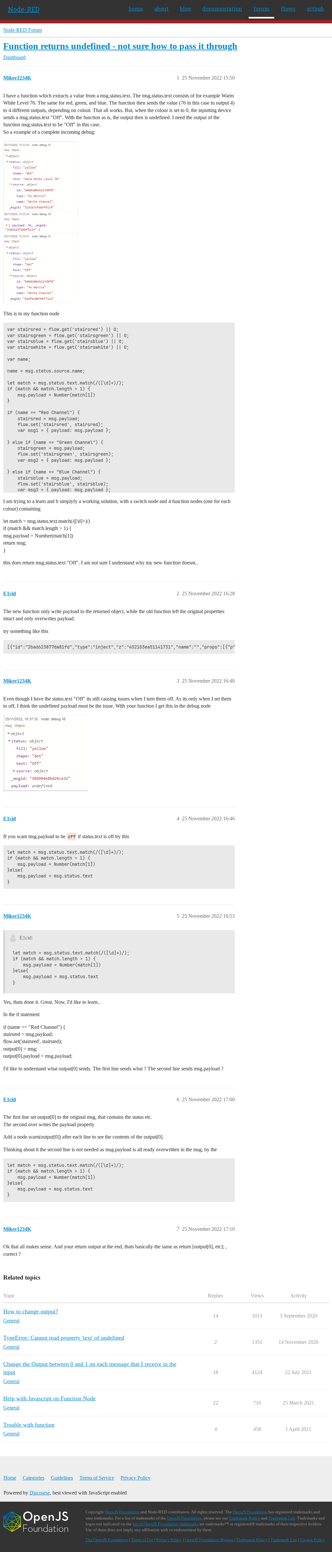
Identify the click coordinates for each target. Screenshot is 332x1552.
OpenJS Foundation (122, 1511)
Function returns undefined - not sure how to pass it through (120, 46)
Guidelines (62, 1478)
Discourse (40, 1492)
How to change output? (30, 1311)
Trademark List (281, 1518)
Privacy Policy (135, 1478)
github (315, 8)
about (161, 8)
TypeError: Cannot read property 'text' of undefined (63, 1337)
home (135, 8)
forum (261, 8)
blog (185, 8)
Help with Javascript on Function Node (49, 1398)
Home (10, 1478)
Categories (33, 1478)
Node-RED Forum (22, 30)
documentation (222, 8)
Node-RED (24, 9)
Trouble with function (28, 1424)
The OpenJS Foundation (107, 1539)
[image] (40, 222)
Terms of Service (96, 1478)
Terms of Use (142, 1539)
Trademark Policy (244, 1518)
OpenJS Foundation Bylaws (209, 1539)
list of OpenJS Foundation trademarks (165, 1523)
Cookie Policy (312, 1539)
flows (288, 8)
